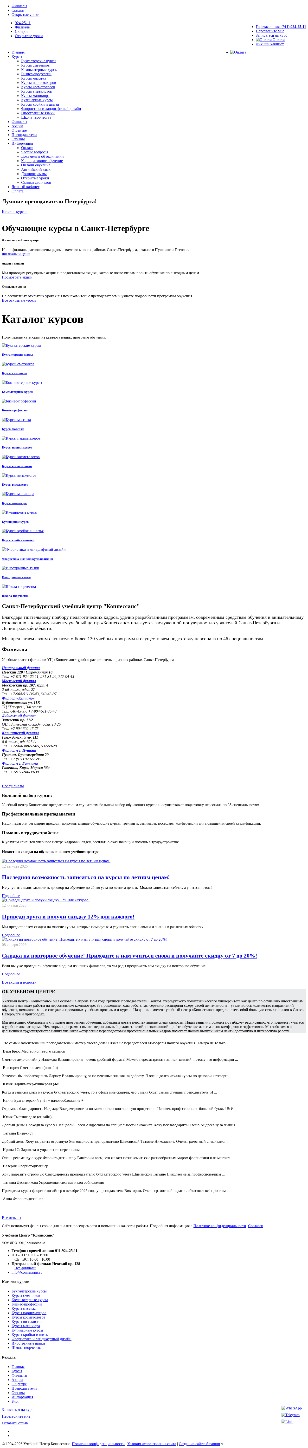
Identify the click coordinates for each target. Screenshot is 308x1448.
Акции (17, 126)
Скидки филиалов (36, 182)
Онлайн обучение (35, 165)
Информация (22, 143)
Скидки (18, 10)
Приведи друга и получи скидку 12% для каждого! (68, 916)
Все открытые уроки (19, 300)
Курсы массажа (33, 78)
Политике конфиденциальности (219, 1226)
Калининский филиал (20, 733)
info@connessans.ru (27, 1272)
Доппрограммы (34, 174)
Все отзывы (11, 1218)
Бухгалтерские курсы (38, 61)
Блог (15, 1401)
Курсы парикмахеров (38, 83)
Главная (18, 52)
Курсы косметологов (38, 87)
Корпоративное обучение (42, 161)
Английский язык (36, 169)
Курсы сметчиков (35, 65)
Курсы (17, 56)
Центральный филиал (21, 668)
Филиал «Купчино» (18, 698)
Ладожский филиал (19, 716)
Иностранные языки (38, 113)
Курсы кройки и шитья (40, 104)
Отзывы (18, 139)
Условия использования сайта (151, 1444)
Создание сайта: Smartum (199, 1444)
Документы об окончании (42, 156)
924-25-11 (23, 23)
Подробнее (11, 896)
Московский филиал (19, 681)
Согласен (255, 1226)
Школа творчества (36, 117)
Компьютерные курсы (39, 70)
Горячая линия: (281, 27)
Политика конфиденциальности (98, 1444)
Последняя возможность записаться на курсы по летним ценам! (86, 877)
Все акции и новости (19, 982)
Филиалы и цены (16, 254)
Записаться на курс (271, 35)
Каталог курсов (14, 212)
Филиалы (19, 6)
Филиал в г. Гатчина (20, 763)
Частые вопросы (34, 152)
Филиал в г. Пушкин (19, 750)
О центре (19, 130)
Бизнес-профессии (36, 74)
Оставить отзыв (15, 1423)
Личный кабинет (270, 44)
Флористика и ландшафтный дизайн (51, 109)
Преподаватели (24, 135)
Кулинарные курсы (37, 100)
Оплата (278, 40)
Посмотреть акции (17, 277)
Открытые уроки (25, 15)
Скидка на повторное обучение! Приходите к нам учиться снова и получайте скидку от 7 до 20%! (129, 955)
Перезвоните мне (270, 31)
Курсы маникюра (35, 96)
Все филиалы (13, 786)
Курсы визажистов (36, 91)
